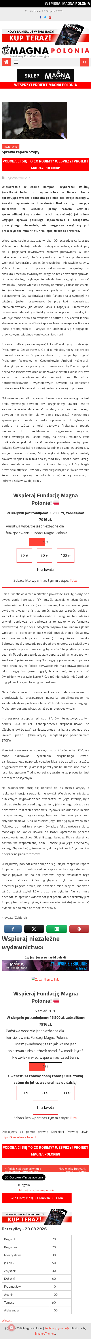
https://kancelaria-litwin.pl (19, 1137)
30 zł (24, 555)
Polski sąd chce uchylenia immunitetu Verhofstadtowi (23, 1169)
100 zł (65, 555)
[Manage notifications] (11, 1327)
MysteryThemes (45, 1333)
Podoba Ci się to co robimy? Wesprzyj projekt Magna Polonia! (46, 164)
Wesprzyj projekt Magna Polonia (45, 85)
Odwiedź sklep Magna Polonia (45, 75)
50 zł (44, 555)
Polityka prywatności (57, 1328)
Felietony (10, 147)
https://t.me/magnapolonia (36, 1190)
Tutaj (74, 580)
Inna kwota (45, 570)
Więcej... (7, 1320)
